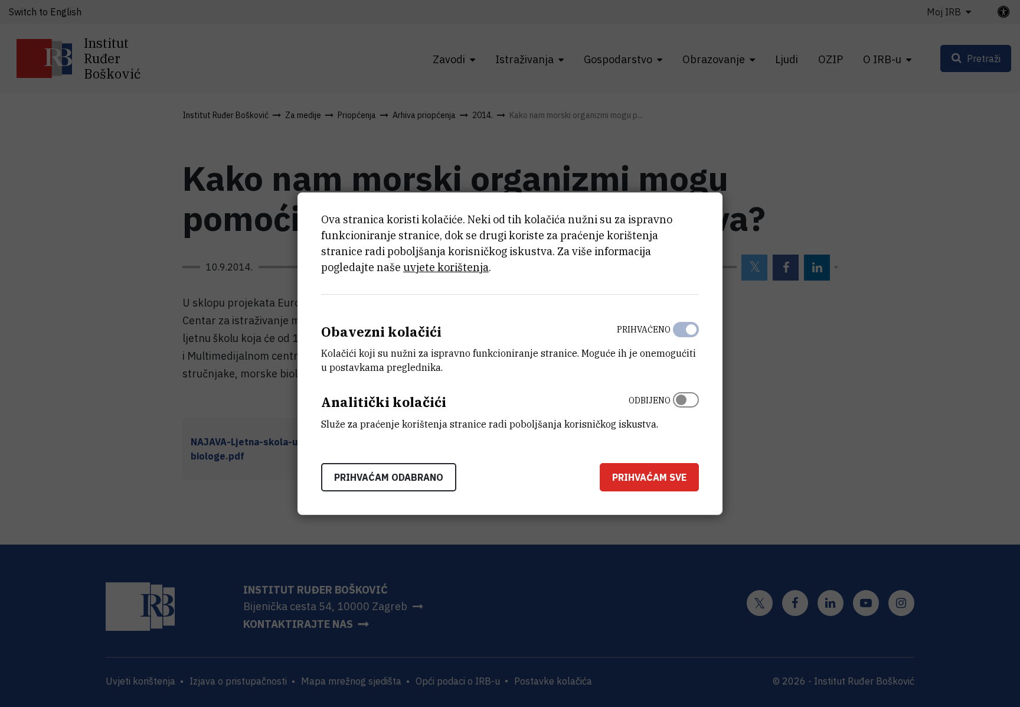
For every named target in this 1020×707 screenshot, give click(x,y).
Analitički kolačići (383, 401)
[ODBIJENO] (686, 409)
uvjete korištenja (446, 266)
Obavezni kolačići (381, 331)
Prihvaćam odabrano (388, 477)
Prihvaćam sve (649, 477)
